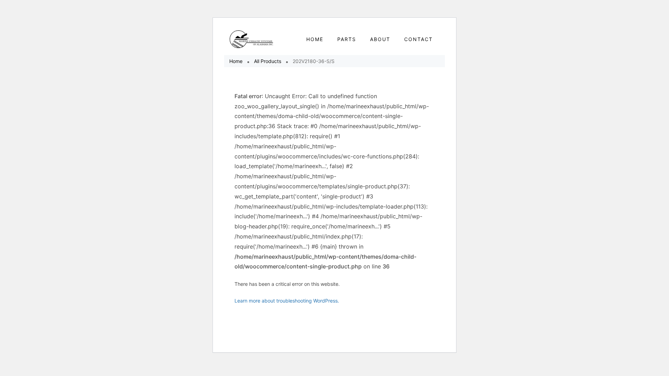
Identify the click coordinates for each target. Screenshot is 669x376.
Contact (418, 39)
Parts (346, 39)
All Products (267, 61)
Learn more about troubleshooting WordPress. (286, 301)
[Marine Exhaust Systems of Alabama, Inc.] (251, 39)
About (380, 39)
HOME (314, 39)
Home (236, 61)
